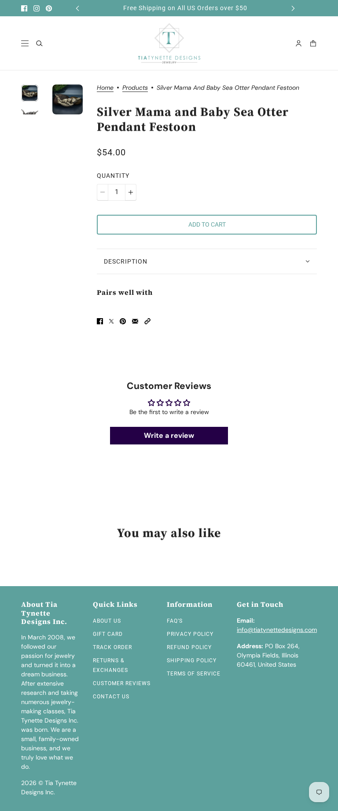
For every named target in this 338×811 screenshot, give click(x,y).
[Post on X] (111, 321)
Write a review (169, 435)
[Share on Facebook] (100, 321)
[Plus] (130, 192)
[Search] (39, 43)
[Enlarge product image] (67, 99)
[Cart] (313, 43)
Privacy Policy (190, 634)
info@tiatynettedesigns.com (277, 630)
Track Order (112, 647)
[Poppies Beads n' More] (169, 43)
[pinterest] (49, 8)
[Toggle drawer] (25, 43)
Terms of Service (193, 674)
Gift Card (108, 634)
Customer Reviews (122, 683)
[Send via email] (135, 321)
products (135, 88)
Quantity (113, 175)
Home (105, 88)
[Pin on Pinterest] (123, 321)
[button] (147, 321)
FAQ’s (175, 621)
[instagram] (36, 8)
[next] (293, 8)
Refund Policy (189, 647)
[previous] (77, 8)
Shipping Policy (192, 660)
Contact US (111, 697)
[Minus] (102, 192)
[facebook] (24, 8)
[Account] (298, 43)
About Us (107, 621)
